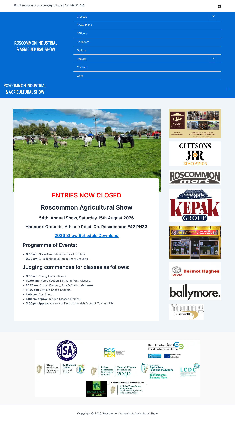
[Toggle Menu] (212, 16)
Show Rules (84, 25)
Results (81, 59)
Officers (82, 33)
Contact (82, 67)
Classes (82, 16)
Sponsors (83, 42)
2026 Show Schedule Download (87, 235)
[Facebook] (219, 6)
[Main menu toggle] (228, 88)
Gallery (81, 50)
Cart (80, 75)
